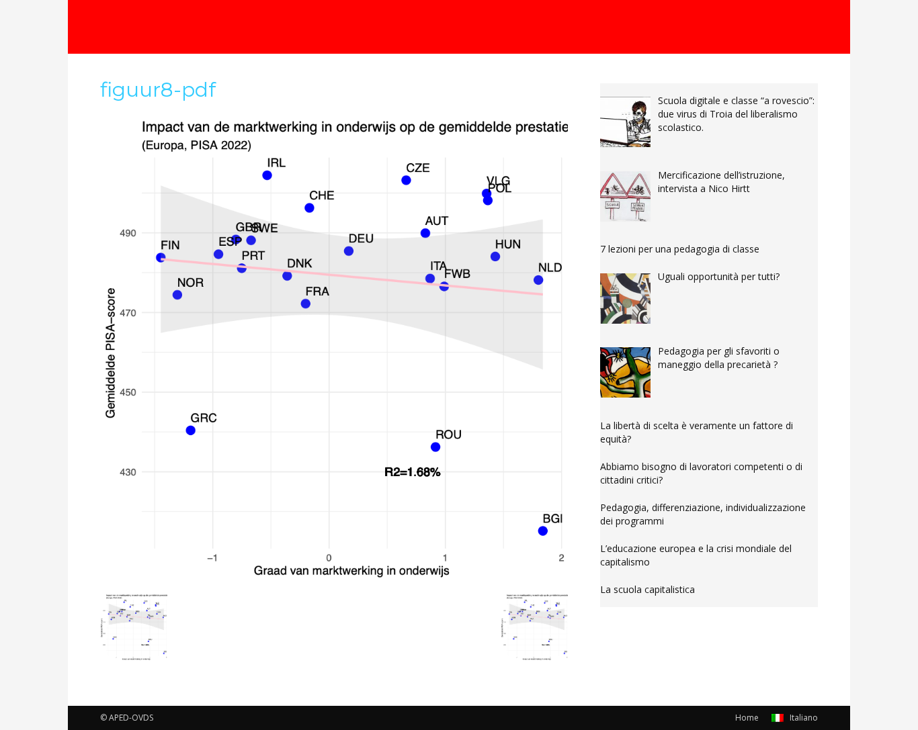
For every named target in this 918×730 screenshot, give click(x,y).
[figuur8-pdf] (334, 579)
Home (747, 717)
